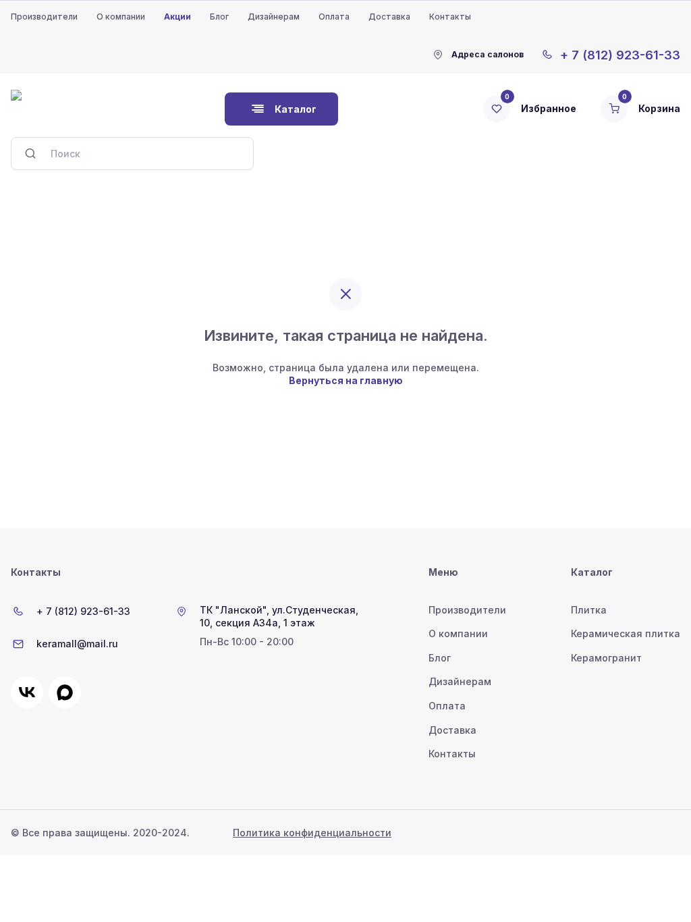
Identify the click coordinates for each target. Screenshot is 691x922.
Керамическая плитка (625, 633)
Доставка (389, 16)
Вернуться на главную (346, 380)
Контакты (450, 16)
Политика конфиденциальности (312, 832)
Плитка (589, 610)
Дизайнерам (274, 16)
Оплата (334, 16)
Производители (44, 16)
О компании (120, 16)
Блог (219, 16)
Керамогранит (606, 657)
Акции (177, 16)
